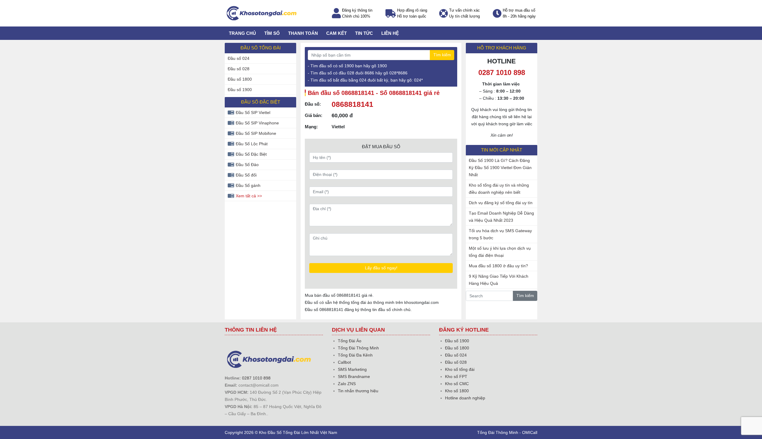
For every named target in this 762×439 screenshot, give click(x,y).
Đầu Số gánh (248, 185)
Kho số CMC (457, 383)
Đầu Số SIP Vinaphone (257, 123)
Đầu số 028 (238, 68)
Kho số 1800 (457, 390)
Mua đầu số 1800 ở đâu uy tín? (498, 265)
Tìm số (272, 33)
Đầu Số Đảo (247, 164)
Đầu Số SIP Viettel (253, 112)
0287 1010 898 (256, 378)
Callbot (344, 362)
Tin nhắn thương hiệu (358, 390)
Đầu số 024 (238, 58)
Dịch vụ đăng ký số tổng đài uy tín (501, 202)
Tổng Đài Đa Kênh (355, 355)
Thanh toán (303, 33)
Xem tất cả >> (249, 195)
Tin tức (364, 33)
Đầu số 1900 (240, 89)
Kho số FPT (456, 376)
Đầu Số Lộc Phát (252, 143)
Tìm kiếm (442, 54)
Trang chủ (242, 33)
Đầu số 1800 (240, 79)
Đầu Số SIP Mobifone (256, 133)
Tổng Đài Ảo (349, 340)
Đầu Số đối (246, 175)
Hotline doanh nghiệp (465, 398)
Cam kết (336, 33)
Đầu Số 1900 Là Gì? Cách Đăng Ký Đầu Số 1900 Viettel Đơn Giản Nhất (500, 167)
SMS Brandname (354, 376)
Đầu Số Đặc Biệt (251, 154)
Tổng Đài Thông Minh (358, 348)
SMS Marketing (352, 369)
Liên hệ (390, 33)
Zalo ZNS (347, 383)
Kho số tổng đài (459, 369)
